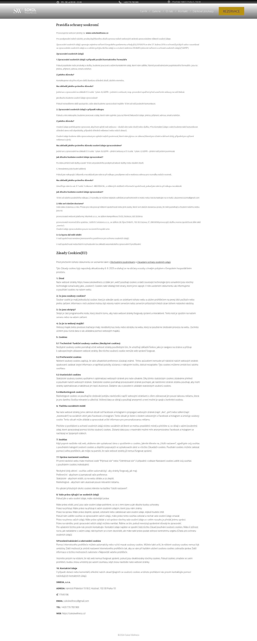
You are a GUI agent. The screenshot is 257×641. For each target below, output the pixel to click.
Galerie (156, 11)
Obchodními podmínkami (122, 262)
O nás (169, 11)
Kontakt (183, 11)
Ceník (143, 11)
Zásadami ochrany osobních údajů (154, 262)
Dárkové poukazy (203, 11)
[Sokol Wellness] (25, 11)
